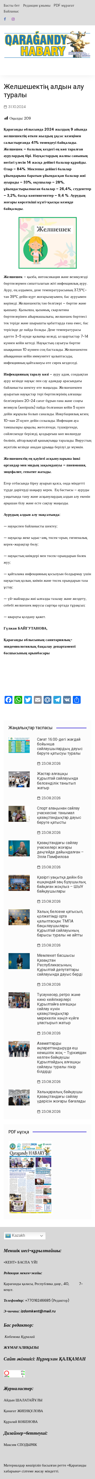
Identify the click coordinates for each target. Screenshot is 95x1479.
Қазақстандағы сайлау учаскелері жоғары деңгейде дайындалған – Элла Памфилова (60, 849)
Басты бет (12, 5)
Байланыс (11, 11)
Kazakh (18, 1235)
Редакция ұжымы (36, 5)
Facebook (5, 19)
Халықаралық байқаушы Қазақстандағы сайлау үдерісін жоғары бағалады (61, 1096)
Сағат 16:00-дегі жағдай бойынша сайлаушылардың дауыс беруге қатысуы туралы (60, 746)
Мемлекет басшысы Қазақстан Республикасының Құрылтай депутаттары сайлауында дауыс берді (59, 965)
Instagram (13, 19)
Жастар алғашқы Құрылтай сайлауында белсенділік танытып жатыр (57, 780)
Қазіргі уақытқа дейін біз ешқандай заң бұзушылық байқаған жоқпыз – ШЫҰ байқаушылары (61, 884)
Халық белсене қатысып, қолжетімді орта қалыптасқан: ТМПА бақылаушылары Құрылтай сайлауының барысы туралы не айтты (60, 923)
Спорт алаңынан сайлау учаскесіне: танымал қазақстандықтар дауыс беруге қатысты (59, 815)
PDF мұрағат (64, 5)
